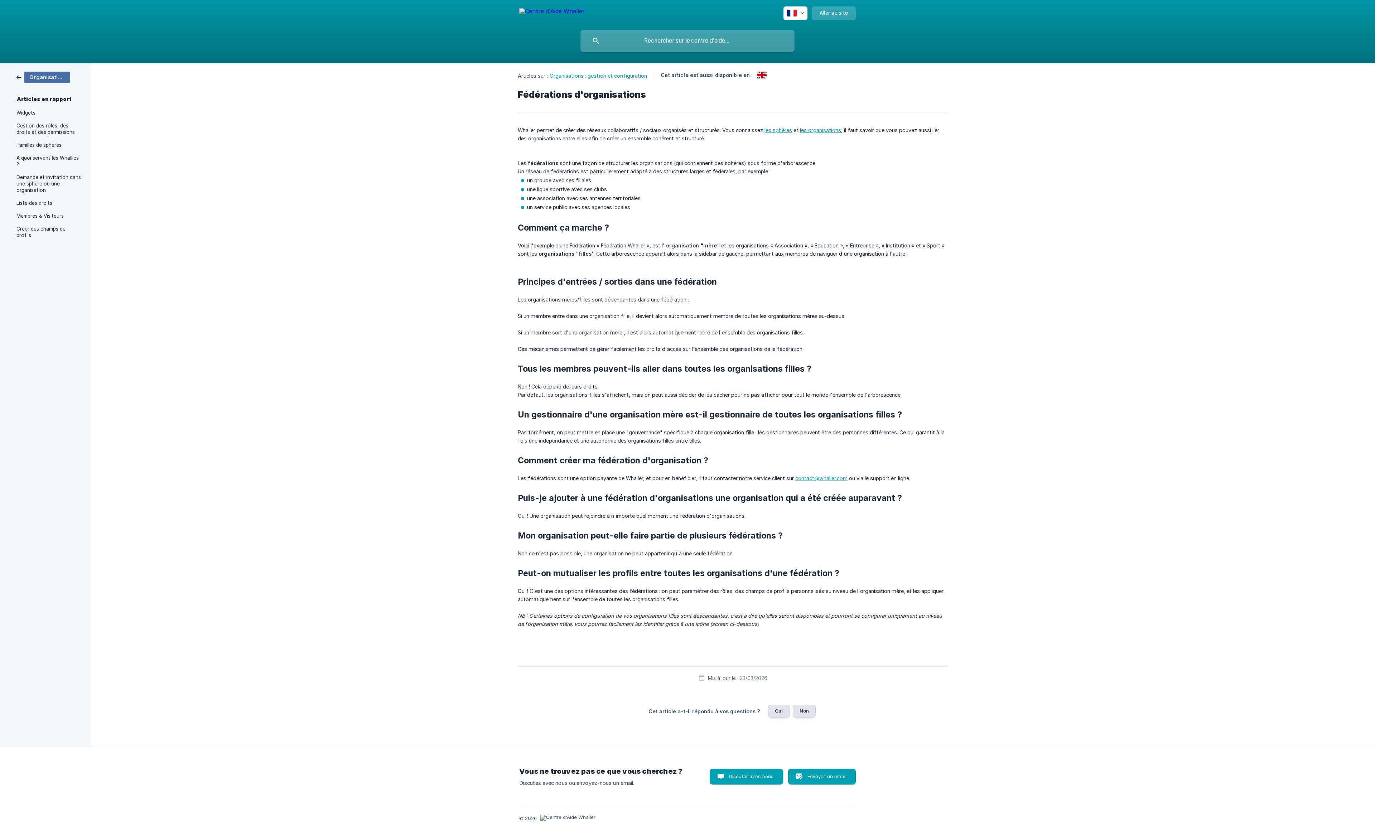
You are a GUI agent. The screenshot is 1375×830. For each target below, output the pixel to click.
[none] (552, 12)
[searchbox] (687, 41)
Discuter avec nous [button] (751, 776)
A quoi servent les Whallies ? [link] (47, 161)
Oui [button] (779, 711)
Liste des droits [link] (34, 203)
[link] (43, 76)
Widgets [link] (25, 113)
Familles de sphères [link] (39, 145)
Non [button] (804, 711)
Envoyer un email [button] (826, 776)
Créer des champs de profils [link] (41, 232)
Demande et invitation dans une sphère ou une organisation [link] (48, 183)
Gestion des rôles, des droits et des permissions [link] (45, 129)
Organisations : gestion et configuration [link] (598, 76)
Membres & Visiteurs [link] (40, 216)
